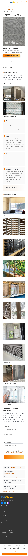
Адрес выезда (7, 442)
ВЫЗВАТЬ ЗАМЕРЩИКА (11, 55)
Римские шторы (5, 522)
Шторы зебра (4, 520)
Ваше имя (6, 426)
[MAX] (8, 503)
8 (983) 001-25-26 (9, 473)
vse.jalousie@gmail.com (17, 477)
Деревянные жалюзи (6, 525)
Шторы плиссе (5, 534)
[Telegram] (5, 503)
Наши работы (4, 511)
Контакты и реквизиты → (9, 491)
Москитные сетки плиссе (7, 539)
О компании (4, 509)
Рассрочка (4, 513)
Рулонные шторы (5, 518)
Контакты (3, 515)
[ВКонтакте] (2, 503)
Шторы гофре (4, 536)
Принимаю (14, 553)
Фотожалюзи (4, 527)
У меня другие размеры (14, 61)
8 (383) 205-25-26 (16, 467)
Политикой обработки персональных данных (14, 551)
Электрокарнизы (5, 541)
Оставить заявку (14, 457)
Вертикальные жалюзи (7, 530)
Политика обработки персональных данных (11, 505)
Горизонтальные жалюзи (7, 532)
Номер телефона (8, 434)
